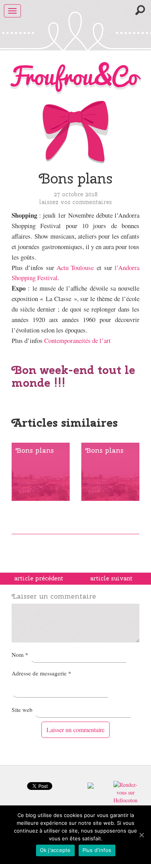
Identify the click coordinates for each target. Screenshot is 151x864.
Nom (20, 654)
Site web (22, 709)
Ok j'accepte (55, 850)
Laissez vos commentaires (75, 202)
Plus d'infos (97, 850)
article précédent (38, 578)
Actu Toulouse (75, 267)
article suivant (111, 578)
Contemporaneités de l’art (77, 340)
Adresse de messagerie (41, 673)
